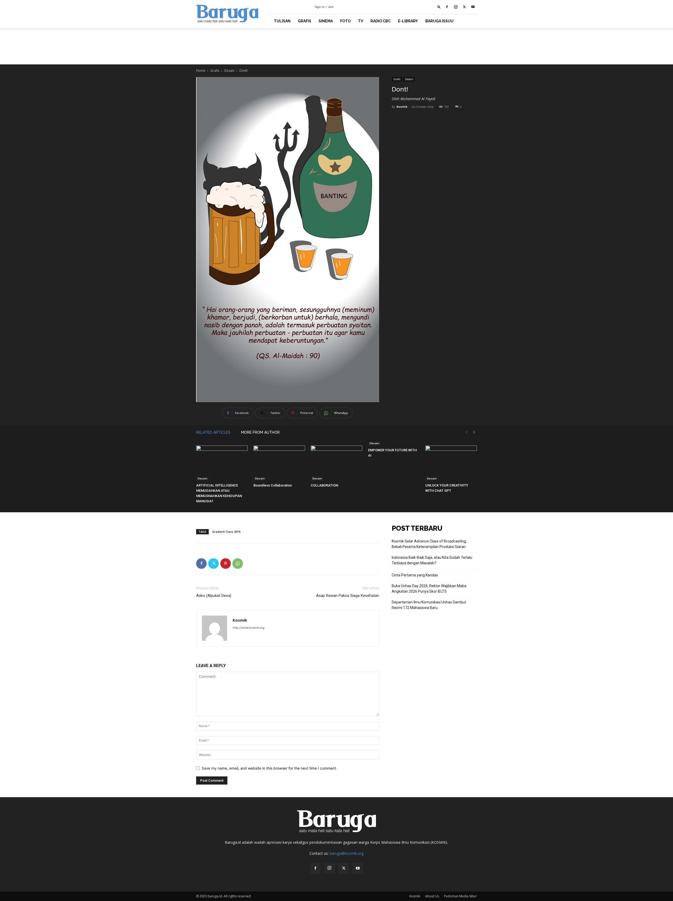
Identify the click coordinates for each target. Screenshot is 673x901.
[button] (439, 7)
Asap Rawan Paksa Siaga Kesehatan (347, 595)
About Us (432, 896)
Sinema (326, 21)
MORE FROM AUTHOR (260, 432)
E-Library (408, 21)
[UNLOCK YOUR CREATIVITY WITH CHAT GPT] (451, 463)
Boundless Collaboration (272, 485)
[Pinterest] (225, 563)
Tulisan (282, 21)
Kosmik (401, 107)
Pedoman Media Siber (460, 896)
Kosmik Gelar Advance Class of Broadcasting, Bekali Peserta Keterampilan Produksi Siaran (429, 544)
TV (360, 21)
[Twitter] (464, 7)
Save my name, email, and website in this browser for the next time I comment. (269, 768)
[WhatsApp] (237, 563)
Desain (229, 70)
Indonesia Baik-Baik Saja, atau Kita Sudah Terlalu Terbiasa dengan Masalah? (432, 560)
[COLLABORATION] (336, 463)
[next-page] (474, 432)
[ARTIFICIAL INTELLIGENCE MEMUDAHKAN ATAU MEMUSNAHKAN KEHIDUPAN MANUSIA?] (222, 463)
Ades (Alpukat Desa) (213, 595)
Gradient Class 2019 (226, 532)
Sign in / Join (324, 7)
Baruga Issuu (439, 21)
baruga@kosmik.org (347, 853)
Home (200, 70)
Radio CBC (380, 21)
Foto (345, 21)
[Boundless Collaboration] (279, 463)
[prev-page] (466, 432)
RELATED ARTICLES (213, 432)
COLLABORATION (324, 485)
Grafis (304, 21)
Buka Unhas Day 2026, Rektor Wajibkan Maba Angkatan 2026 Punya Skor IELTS (429, 588)
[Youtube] (473, 7)
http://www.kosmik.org (248, 627)
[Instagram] (456, 7)
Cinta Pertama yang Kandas (415, 575)
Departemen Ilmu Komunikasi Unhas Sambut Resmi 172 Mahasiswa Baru (429, 605)
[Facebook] (447, 7)
